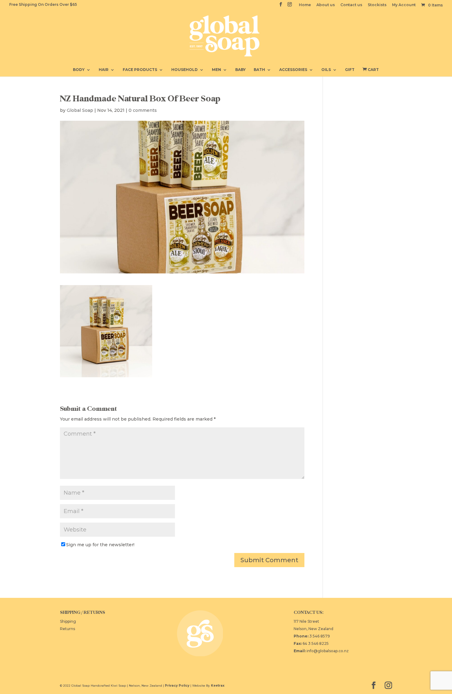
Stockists (377, 5)
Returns (67, 628)
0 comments (143, 110)
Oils (326, 70)
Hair (104, 70)
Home (305, 5)
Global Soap (80, 110)
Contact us (351, 5)
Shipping (68, 621)
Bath (259, 70)
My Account (404, 5)
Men (216, 70)
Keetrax (217, 686)
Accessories (293, 70)
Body (79, 70)
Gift (350, 70)
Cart (371, 69)
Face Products (140, 70)
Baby (240, 70)
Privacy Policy (177, 686)
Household (184, 70)
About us (325, 5)
